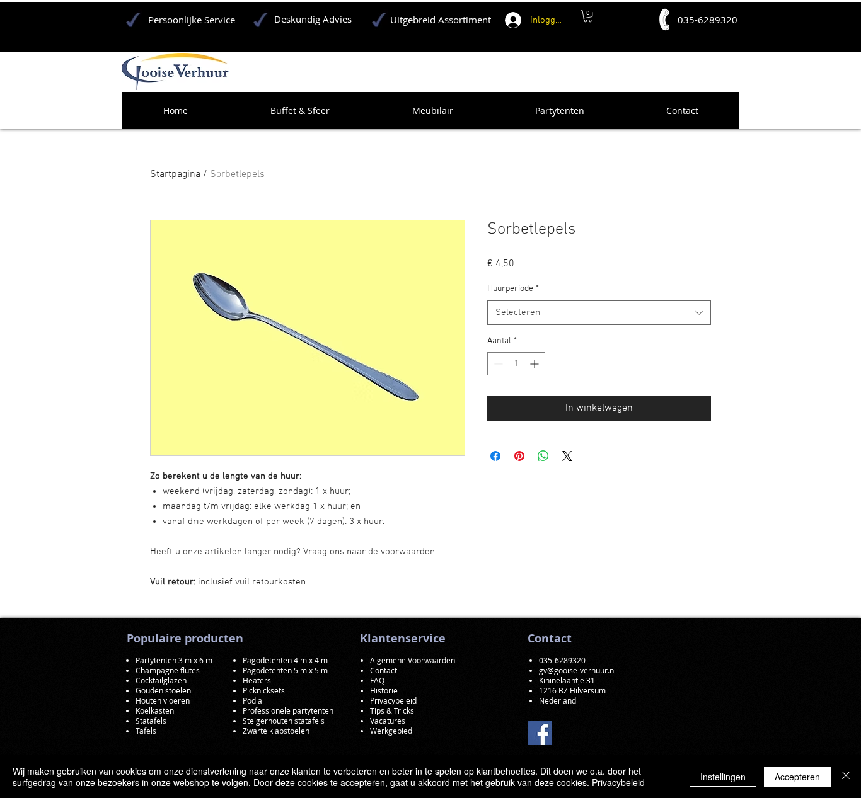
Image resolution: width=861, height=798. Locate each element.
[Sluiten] (845, 776)
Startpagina (175, 174)
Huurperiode (513, 288)
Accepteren (797, 776)
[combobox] (599, 312)
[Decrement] (497, 364)
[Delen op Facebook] (495, 456)
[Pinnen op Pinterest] (519, 456)
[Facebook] (540, 733)
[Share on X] (567, 456)
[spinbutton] (516, 364)
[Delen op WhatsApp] (543, 456)
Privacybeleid (618, 782)
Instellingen (723, 776)
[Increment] (535, 364)
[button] (588, 16)
